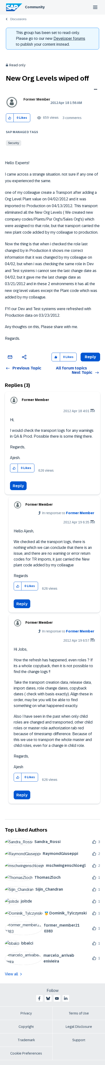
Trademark (26, 1040)
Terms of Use (79, 1013)
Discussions (18, 19)
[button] (10, 118)
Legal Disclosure (79, 1027)
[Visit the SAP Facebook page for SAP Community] (39, 998)
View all (11, 974)
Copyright (26, 1027)
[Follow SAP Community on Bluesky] (48, 998)
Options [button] (94, 89)
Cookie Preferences (26, 1053)
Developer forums (69, 38)
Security (13, 143)
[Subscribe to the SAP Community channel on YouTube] (57, 998)
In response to (68, 513)
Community (35, 7)
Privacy (26, 1013)
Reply (18, 486)
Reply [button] (90, 357)
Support (78, 1040)
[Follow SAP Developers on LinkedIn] (66, 998)
